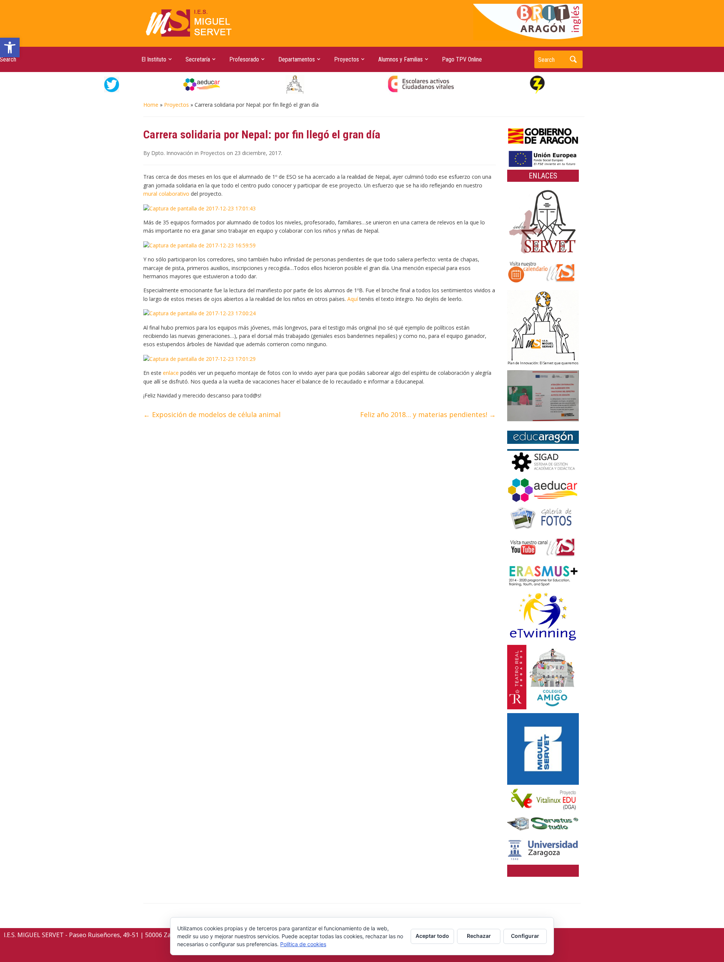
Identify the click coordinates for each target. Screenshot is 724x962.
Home (150, 104)
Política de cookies (303, 944)
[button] (10, 47)
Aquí (352, 298)
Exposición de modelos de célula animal (212, 414)
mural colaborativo (166, 193)
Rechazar (479, 936)
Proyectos (176, 104)
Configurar (525, 936)
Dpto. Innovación (172, 152)
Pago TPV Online (462, 59)
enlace (171, 372)
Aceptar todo (432, 936)
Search (573, 59)
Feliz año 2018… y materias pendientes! (428, 414)
